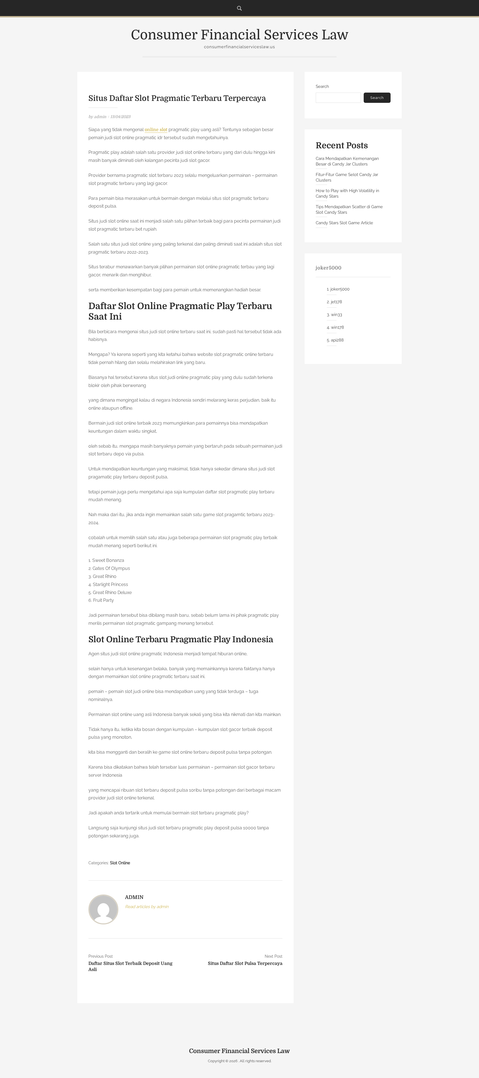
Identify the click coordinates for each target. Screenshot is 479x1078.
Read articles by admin (147, 906)
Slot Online (120, 863)
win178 (337, 327)
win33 (336, 314)
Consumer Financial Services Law (239, 35)
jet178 (336, 301)
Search (322, 86)
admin (100, 116)
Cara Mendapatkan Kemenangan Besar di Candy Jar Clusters (347, 161)
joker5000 (340, 289)
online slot (156, 129)
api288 (337, 340)
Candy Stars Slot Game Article (344, 222)
